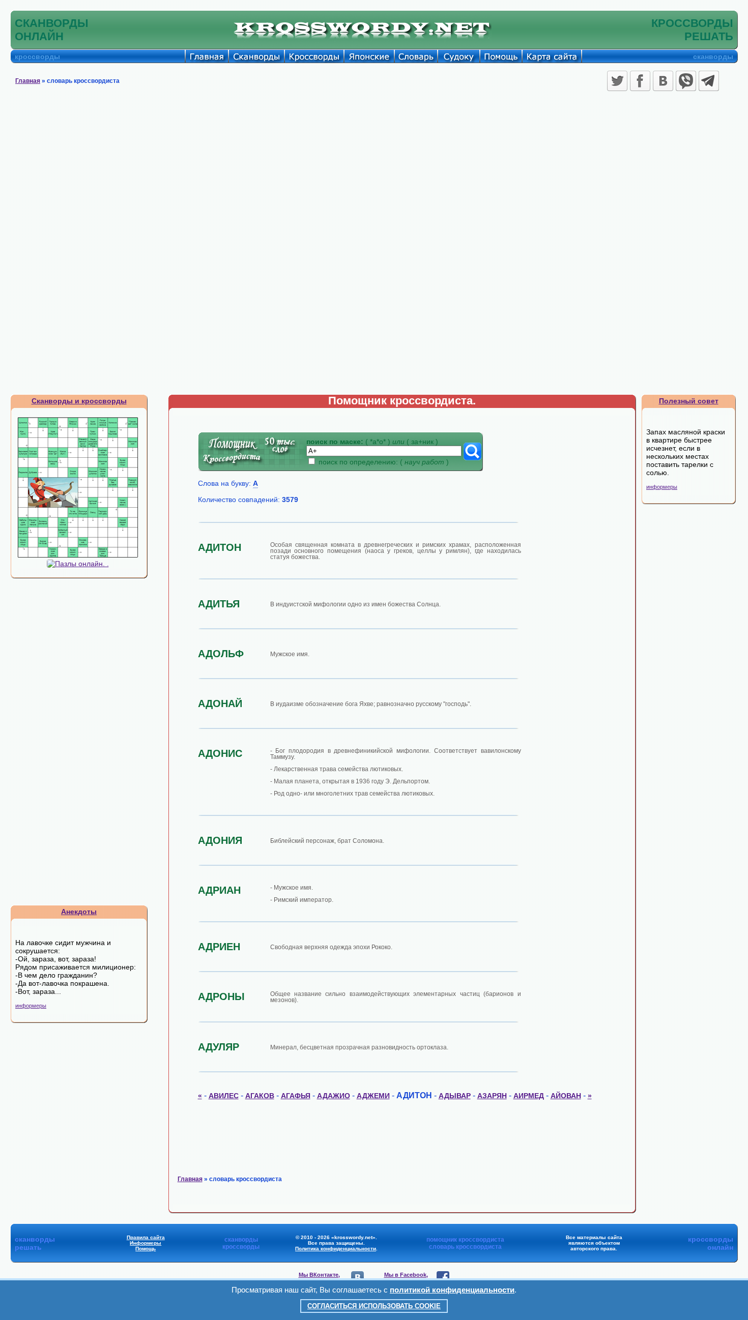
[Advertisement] (374, 170)
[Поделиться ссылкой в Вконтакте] (663, 81)
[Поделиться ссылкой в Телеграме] (709, 81)
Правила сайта (146, 1237)
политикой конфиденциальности (452, 1289)
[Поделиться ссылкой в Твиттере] (617, 81)
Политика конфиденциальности (335, 1248)
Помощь (145, 1248)
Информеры (145, 1243)
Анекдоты (79, 911)
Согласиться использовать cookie (374, 1306)
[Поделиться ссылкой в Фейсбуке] (640, 81)
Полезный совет (688, 401)
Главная (27, 80)
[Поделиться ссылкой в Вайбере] (686, 81)
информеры (30, 1006)
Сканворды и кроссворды (79, 401)
